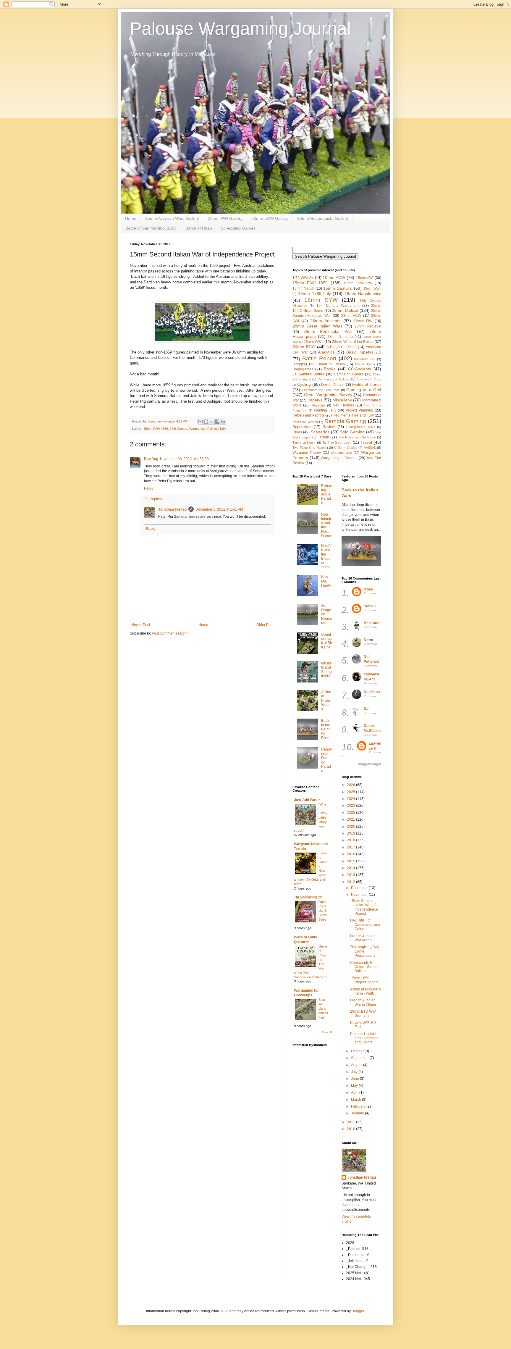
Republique (301, 427)
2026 (351, 785)
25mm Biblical (345, 310)
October (358, 1051)
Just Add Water (307, 800)
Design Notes (332, 385)
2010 (351, 1129)
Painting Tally (216, 428)
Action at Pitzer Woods (326, 700)
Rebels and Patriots (308, 415)
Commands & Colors (333, 379)
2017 (351, 847)
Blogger (358, 1311)
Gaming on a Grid (363, 389)
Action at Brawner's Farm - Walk (365, 991)
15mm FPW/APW (357, 283)
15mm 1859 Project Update (364, 980)
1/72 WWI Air (302, 278)
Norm (368, 640)
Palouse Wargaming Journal (240, 28)
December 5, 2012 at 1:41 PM (219, 509)
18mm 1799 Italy (314, 293)
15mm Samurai (337, 288)
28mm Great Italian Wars (317, 326)
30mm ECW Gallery (269, 218)
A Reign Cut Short (341, 347)
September (360, 1058)
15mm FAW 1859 (155, 428)
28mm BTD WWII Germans (363, 1013)
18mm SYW (321, 300)
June (355, 1079)
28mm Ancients (325, 320)
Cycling (304, 384)
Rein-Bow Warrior (305, 422)
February (358, 1106)
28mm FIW (363, 321)
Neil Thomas (343, 405)
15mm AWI (364, 278)
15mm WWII (372, 288)
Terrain (323, 437)
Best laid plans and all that (323, 1008)
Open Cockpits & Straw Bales (322, 910)
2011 (351, 1122)
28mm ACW (351, 316)
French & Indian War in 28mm (363, 1002)
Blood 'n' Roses (331, 364)
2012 (351, 882)
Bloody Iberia (365, 364)
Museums (318, 405)
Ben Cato (371, 623)
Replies (155, 499)
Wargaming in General (339, 458)
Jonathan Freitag (172, 509)
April (355, 1092)
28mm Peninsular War (327, 331)
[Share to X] (212, 422)
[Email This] (200, 422)
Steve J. (370, 606)
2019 (351, 833)
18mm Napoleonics (363, 293)
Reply (148, 488)
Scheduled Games (238, 228)
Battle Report (319, 358)
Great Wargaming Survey (328, 394)
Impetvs (315, 400)
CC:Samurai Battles (308, 374)
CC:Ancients (359, 369)
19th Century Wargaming (188, 428)
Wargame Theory (306, 453)
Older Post (264, 625)
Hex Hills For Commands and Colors (365, 924)
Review (329, 427)
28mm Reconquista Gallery (322, 218)
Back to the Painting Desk (325, 729)
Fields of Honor (366, 384)
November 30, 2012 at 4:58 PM (185, 459)
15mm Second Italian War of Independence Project (364, 907)
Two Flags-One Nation (309, 447)
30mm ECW (304, 346)
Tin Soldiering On (308, 897)
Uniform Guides (345, 447)
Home (130, 218)
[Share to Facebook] (217, 422)
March (356, 1100)
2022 (351, 813)
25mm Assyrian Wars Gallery (172, 218)
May (355, 1086)
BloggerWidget (369, 764)
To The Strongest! (336, 442)
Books (329, 369)
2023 (351, 805)
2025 (351, 792)
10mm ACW (334, 277)
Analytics (326, 352)
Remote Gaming (345, 421)
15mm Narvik (303, 288)
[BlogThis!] (206, 422)
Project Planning (359, 410)
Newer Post (140, 625)
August (357, 1065)
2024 (351, 799)
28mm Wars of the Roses (352, 342)
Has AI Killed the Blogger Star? (326, 556)
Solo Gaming (352, 432)
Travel (366, 442)
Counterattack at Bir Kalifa (326, 640)
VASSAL (370, 447)
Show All (327, 1032)
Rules (297, 432)
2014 (351, 868)
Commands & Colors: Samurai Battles (365, 967)
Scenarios (320, 432)
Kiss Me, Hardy (326, 581)
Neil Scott (372, 692)
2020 (351, 826)
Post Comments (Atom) (170, 633)
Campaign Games (349, 374)
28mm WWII (313, 342)
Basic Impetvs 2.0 (363, 352)
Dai (366, 709)
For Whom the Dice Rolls (320, 390)
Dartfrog (151, 459)
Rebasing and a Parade (326, 494)
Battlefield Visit (364, 359)
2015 (351, 861)
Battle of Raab (198, 228)
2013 (351, 875)
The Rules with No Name (357, 437)
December (360, 888)
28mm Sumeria (340, 337)
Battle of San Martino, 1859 (151, 228)
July (354, 1072)
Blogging (299, 364)
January (358, 1113)
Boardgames (302, 369)
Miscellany (342, 400)
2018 (351, 840)
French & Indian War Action (363, 938)
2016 (351, 854)
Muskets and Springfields (326, 669)
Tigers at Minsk (304, 442)
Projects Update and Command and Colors (364, 1038)
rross (368, 589)
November (360, 895)
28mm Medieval (368, 326)
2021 (351, 819)
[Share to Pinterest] (223, 422)
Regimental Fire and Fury (353, 415)
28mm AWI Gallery (225, 218)
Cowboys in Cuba (369, 379)
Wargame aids (341, 452)
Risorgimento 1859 (360, 427)
